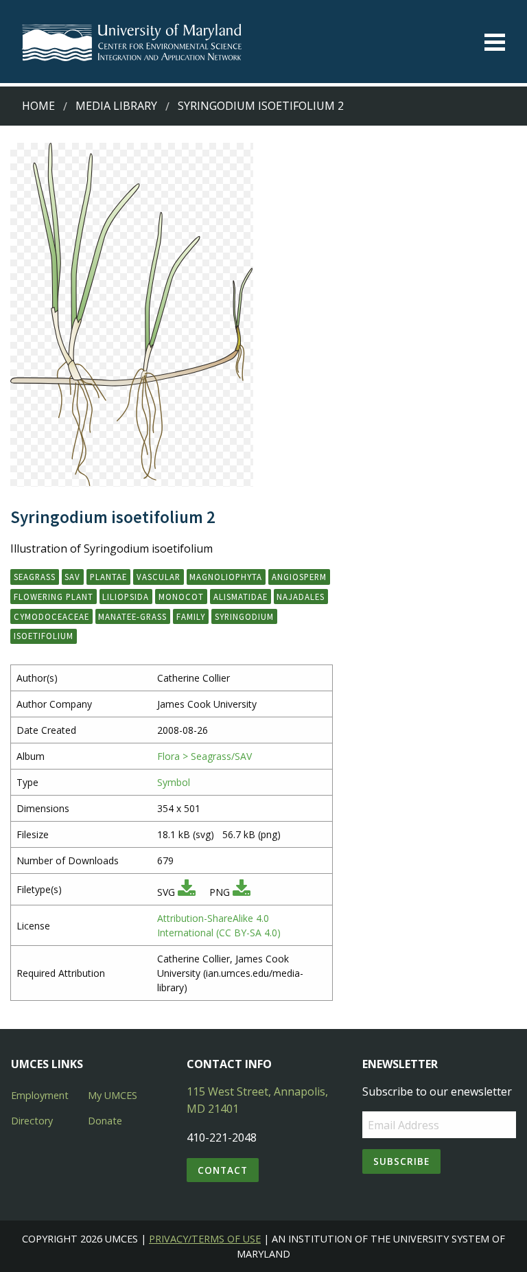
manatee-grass (132, 616)
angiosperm (299, 576)
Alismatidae (240, 596)
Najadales (301, 596)
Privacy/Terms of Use (205, 1238)
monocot (181, 596)
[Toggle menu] (494, 42)
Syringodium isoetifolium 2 (261, 105)
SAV (72, 576)
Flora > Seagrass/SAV (204, 756)
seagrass (35, 576)
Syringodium (244, 616)
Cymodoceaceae (51, 616)
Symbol (173, 782)
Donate (105, 1120)
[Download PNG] (241, 892)
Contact (223, 1170)
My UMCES (112, 1095)
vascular (158, 576)
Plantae (108, 576)
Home (38, 105)
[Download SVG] (187, 892)
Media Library (116, 105)
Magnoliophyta (225, 576)
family (190, 616)
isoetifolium (43, 635)
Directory (32, 1120)
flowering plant (53, 596)
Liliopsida (125, 596)
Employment (40, 1095)
